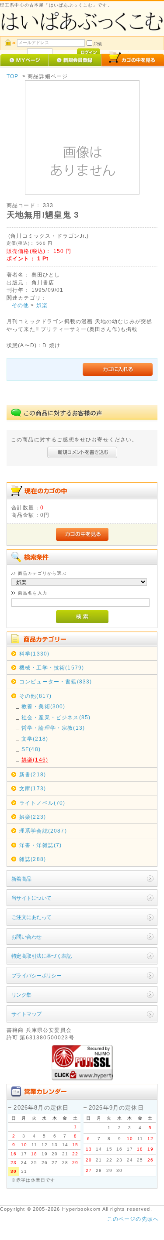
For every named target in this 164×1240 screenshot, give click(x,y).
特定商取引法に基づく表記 (41, 956)
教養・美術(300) (43, 706)
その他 (20, 305)
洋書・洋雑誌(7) (40, 845)
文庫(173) (32, 788)
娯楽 (42, 305)
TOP (12, 76)
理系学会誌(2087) (43, 830)
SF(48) (31, 749)
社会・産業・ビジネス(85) (56, 717)
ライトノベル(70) (42, 803)
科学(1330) (34, 653)
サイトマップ (26, 1014)
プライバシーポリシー (36, 975)
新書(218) (32, 774)
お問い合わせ (26, 936)
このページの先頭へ (133, 1219)
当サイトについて (31, 898)
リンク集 (21, 994)
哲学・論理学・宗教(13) (53, 728)
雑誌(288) (32, 859)
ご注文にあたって (31, 917)
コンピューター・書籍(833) (55, 681)
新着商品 (21, 878)
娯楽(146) (34, 759)
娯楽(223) (32, 817)
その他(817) (35, 696)
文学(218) (34, 738)
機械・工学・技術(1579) (51, 667)
